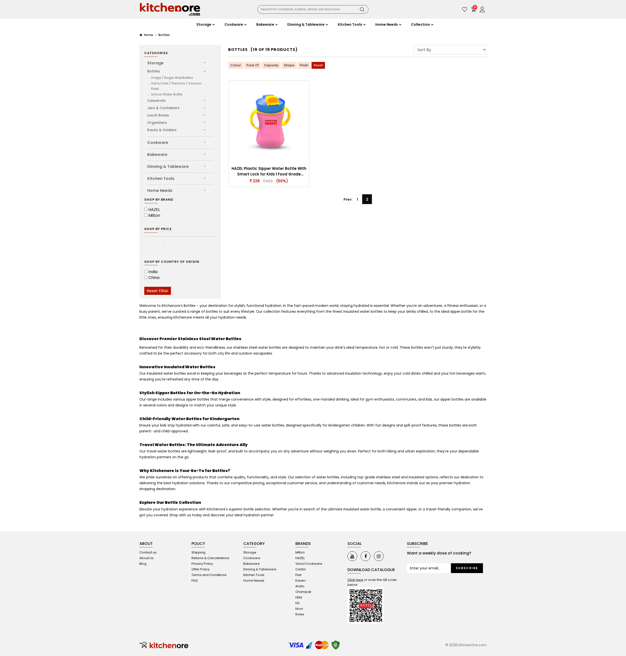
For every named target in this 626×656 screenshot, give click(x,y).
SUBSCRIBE (467, 568)
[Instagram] (379, 556)
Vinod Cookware (308, 563)
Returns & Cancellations (210, 558)
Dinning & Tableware (168, 166)
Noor (299, 608)
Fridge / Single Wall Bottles (172, 77)
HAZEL (154, 209)
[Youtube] (352, 556)
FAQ (194, 580)
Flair (298, 575)
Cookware (157, 142)
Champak (303, 591)
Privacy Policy (202, 563)
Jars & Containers (163, 107)
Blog (142, 563)
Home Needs (159, 190)
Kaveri (300, 580)
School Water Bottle (166, 94)
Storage (155, 63)
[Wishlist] (464, 9)
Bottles (164, 35)
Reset (318, 65)
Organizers (157, 122)
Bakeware (157, 154)
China (153, 277)
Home (148, 35)
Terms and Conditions (208, 575)
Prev (347, 199)
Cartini (300, 569)
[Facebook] (365, 556)
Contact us (147, 552)
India (152, 272)
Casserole (156, 100)
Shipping (198, 552)
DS (297, 603)
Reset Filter (157, 291)
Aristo (299, 586)
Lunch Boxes (158, 115)
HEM (298, 597)
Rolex (299, 614)
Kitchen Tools (160, 178)
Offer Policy (200, 569)
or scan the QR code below (372, 582)
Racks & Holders (162, 129)
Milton (154, 215)
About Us (146, 558)
